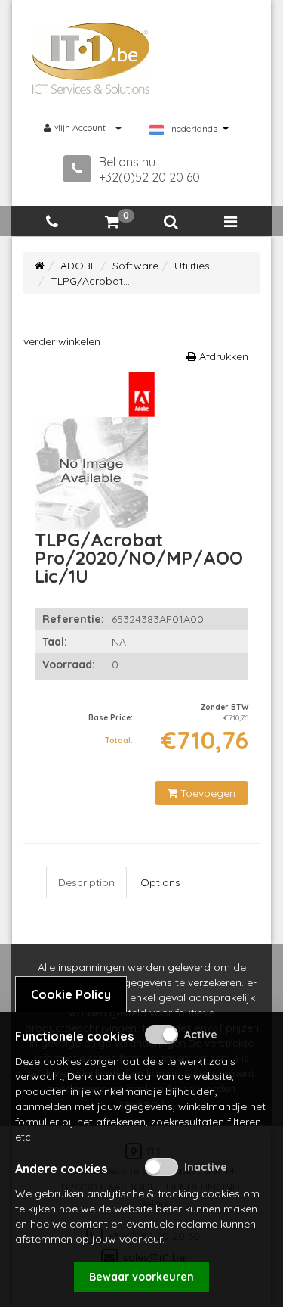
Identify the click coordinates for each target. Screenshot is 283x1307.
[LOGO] (91, 58)
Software (135, 265)
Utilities (192, 265)
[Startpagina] (40, 265)
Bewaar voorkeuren (141, 1277)
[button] (171, 222)
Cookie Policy (71, 994)
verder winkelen (61, 341)
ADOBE (78, 265)
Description (86, 882)
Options (160, 882)
